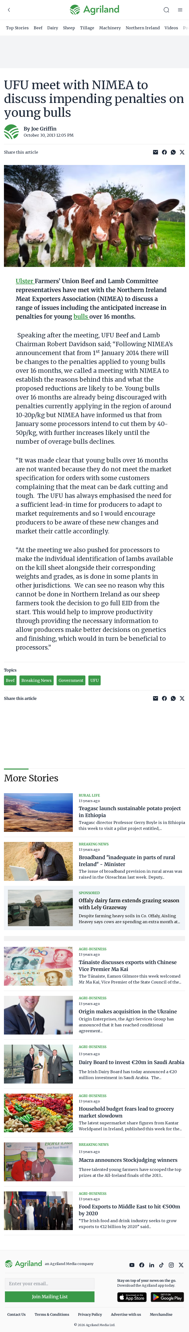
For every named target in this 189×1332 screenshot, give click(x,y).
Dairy (52, 27)
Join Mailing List (50, 1296)
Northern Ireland (143, 27)
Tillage (87, 27)
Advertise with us (126, 1314)
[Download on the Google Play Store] (167, 1297)
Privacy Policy (90, 1314)
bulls (81, 316)
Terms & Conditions (52, 1314)
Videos (171, 27)
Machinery (110, 27)
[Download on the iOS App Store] (132, 1297)
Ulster (25, 281)
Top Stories (17, 27)
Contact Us (16, 1314)
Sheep (69, 27)
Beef (38, 27)
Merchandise (161, 1314)
